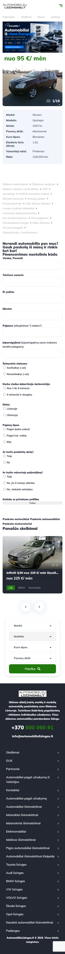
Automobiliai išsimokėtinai (24, 806)
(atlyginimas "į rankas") (22, 325)
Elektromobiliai (16, 831)
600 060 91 (32, 727)
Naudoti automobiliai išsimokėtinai (29, 922)
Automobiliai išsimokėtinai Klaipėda (30, 856)
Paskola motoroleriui (17, 523)
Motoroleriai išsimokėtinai (23, 823)
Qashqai (55, 17)
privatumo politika (27, 499)
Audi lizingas (15, 873)
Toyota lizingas (16, 864)
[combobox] (32, 625)
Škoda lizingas (16, 906)
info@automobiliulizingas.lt (32, 736)
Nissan (41, 17)
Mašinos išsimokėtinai (21, 840)
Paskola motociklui (16, 519)
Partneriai (12, 769)
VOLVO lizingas (16, 897)
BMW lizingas (15, 881)
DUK (9, 760)
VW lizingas (14, 889)
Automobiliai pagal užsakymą (26, 798)
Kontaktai (12, 790)
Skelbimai (26, 17)
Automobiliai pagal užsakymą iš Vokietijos (28, 779)
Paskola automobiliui (45, 519)
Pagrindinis (9, 17)
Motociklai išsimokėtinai (22, 815)
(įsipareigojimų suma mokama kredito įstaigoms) (30, 344)
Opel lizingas (14, 914)
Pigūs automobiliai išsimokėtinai (28, 848)
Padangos (13, 930)
